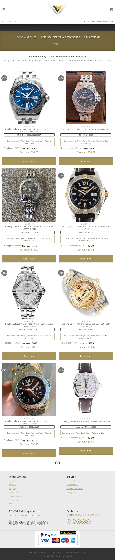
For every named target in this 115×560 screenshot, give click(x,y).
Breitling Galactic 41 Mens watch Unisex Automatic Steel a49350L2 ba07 (29, 422)
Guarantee (13, 492)
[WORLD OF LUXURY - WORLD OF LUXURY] (57, 9)
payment (12, 484)
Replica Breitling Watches (60, 37)
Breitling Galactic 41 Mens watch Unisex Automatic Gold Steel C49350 (86, 325)
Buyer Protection (16, 496)
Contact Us (13, 500)
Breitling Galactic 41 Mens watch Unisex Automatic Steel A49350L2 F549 (29, 227)
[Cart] (111, 9)
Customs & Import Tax (75, 481)
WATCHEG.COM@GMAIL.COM (87, 514)
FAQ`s (11, 504)
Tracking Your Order (74, 488)
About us (12, 481)
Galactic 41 (92, 37)
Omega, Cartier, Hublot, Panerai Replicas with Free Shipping (57, 552)
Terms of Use (72, 484)
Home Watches (25, 37)
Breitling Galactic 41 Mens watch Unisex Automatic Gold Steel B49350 (86, 227)
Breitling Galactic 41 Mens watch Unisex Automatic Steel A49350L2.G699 (29, 325)
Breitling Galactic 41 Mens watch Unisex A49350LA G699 (86, 421)
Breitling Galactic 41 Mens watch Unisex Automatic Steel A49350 (86, 130)
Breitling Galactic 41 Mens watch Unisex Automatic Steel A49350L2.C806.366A (29, 130)
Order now (29, 161)
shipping (12, 488)
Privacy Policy (72, 492)
